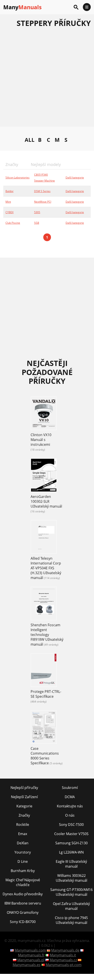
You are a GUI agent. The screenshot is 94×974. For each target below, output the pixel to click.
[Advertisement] (47, 79)
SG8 (36, 223)
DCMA (70, 796)
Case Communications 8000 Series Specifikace (45, 755)
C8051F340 (41, 175)
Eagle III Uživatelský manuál (71, 864)
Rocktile (22, 824)
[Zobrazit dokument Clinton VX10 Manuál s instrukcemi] (44, 414)
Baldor (9, 191)
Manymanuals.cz (63, 960)
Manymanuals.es (26, 964)
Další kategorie (75, 177)
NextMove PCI (42, 202)
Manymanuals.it (63, 955)
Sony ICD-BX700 (23, 921)
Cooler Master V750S (71, 833)
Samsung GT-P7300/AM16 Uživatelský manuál (71, 892)
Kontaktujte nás (70, 806)
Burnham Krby (23, 870)
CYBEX (9, 212)
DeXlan (22, 843)
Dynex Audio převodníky (23, 894)
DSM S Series (42, 191)
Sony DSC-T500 (71, 824)
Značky (24, 815)
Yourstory (22, 852)
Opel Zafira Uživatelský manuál (71, 906)
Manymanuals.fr (31, 955)
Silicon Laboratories (17, 177)
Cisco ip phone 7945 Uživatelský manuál (71, 920)
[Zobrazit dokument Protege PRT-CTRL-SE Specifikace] (44, 670)
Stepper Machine (44, 180)
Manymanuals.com (30, 950)
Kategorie (24, 806)
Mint (8, 202)
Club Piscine (12, 223)
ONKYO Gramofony (22, 912)
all (30, 139)
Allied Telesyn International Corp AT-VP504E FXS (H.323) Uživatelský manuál (46, 568)
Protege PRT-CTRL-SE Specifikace (46, 694)
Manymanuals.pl (30, 960)
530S (37, 212)
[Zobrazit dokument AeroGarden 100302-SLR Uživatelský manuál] (44, 475)
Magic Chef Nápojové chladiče (22, 882)
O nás (70, 815)
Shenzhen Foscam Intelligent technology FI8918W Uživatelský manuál (47, 635)
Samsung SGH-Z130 (71, 843)
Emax (22, 833)
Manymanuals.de (65, 950)
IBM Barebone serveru (22, 903)
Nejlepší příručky (24, 787)
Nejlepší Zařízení (24, 796)
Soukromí (70, 787)
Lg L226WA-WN (71, 852)
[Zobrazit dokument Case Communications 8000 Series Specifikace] (44, 727)
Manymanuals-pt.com (64, 964)
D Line (22, 861)
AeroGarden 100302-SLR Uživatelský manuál (46, 501)
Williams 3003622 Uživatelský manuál (71, 878)
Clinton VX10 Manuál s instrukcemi (41, 439)
